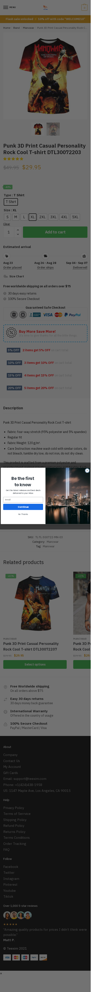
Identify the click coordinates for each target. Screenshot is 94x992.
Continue (22, 507)
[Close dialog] (87, 471)
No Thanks (23, 514)
